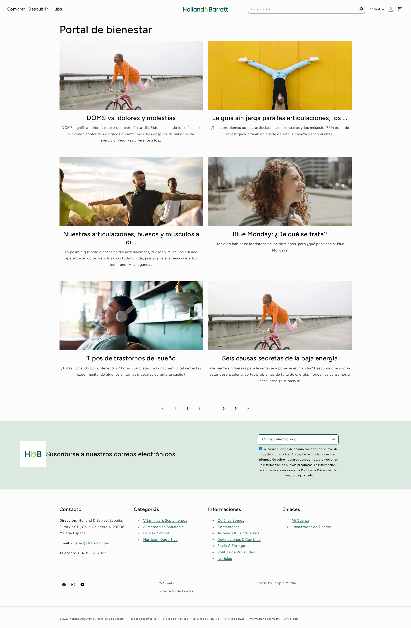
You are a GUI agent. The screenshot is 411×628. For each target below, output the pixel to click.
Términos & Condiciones (238, 533)
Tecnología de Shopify (110, 618)
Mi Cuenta (300, 520)
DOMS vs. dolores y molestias (131, 118)
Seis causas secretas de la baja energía (280, 358)
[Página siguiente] (248, 409)
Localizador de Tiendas (312, 527)
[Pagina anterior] (163, 409)
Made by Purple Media (277, 583)
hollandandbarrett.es (83, 618)
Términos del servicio (206, 618)
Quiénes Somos (230, 520)
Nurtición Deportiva (160, 539)
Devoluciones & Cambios (239, 539)
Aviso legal (291, 618)
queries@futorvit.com (90, 543)
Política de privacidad (174, 618)
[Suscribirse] (334, 439)
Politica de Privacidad (236, 552)
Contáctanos (228, 527)
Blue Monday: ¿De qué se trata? (280, 234)
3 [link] (199, 408)
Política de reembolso (142, 618)
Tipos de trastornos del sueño (131, 358)
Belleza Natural (156, 533)
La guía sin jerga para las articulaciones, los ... (280, 118)
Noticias (224, 558)
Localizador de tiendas (176, 591)
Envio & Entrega (231, 546)
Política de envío (234, 618)
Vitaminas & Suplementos (165, 520)
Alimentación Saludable (163, 527)
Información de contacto (264, 618)
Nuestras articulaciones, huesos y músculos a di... (131, 238)
